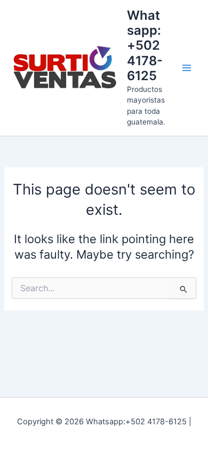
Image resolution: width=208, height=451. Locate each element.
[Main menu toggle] (186, 68)
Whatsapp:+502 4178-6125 (145, 45)
